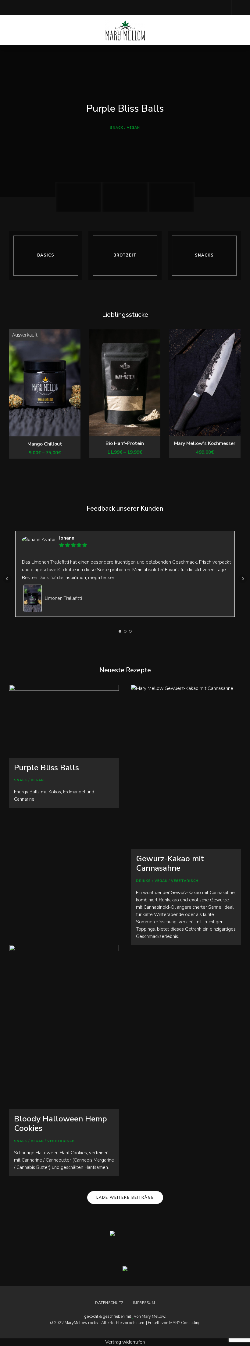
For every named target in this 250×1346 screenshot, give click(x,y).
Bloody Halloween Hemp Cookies (60, 1124)
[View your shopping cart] (239, 7)
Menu (235, 30)
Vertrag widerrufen (125, 1342)
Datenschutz (109, 1302)
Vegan (133, 127)
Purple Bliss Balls (125, 108)
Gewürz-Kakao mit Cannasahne (170, 863)
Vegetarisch (184, 881)
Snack (116, 127)
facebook (24, 7)
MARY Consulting (185, 1323)
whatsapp (36, 7)
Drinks (143, 881)
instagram (12, 7)
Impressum (144, 1302)
